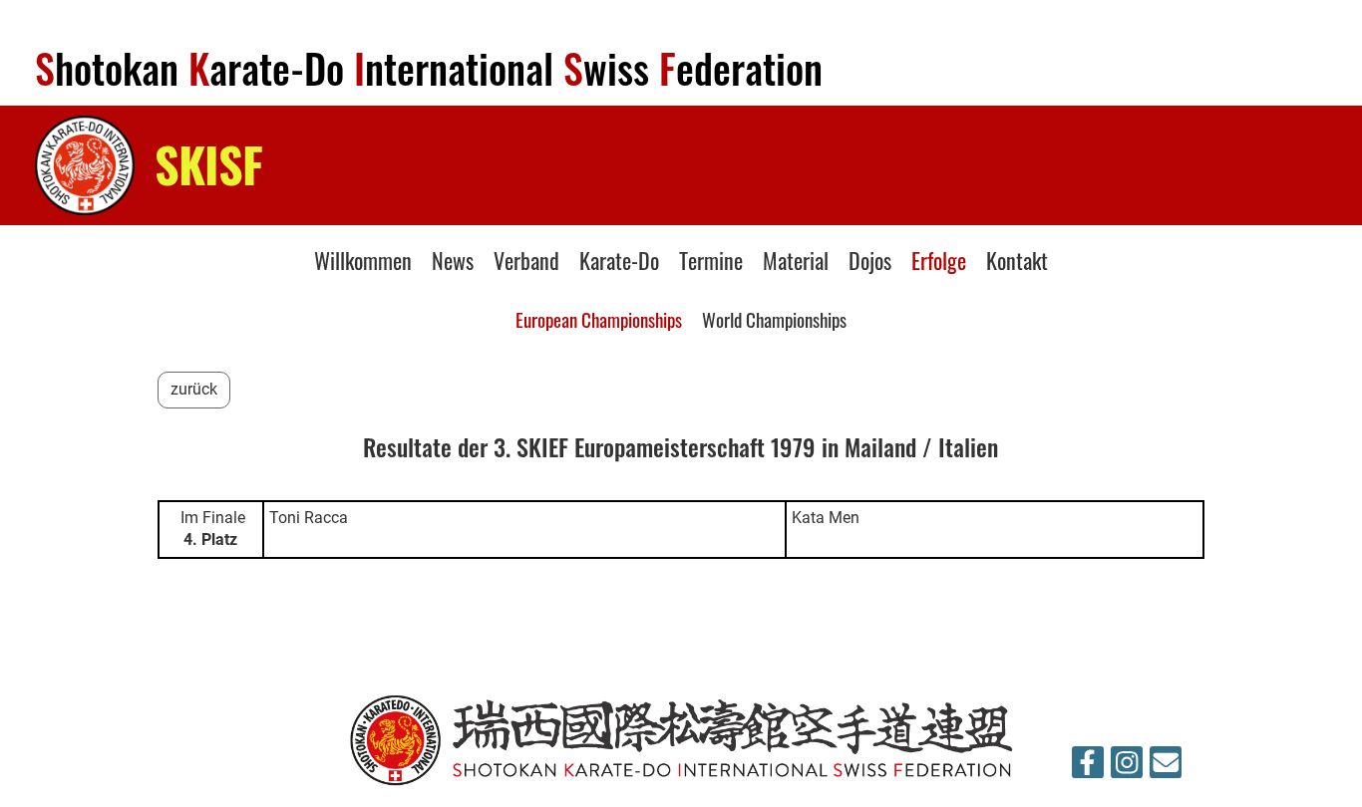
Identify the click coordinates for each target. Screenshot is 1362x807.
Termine (711, 260)
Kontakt (1017, 260)
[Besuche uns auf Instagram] (1127, 767)
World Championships (774, 319)
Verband (526, 260)
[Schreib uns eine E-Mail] (1166, 767)
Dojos (870, 260)
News (453, 260)
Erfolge (938, 260)
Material (796, 260)
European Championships (598, 319)
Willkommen (363, 260)
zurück (193, 389)
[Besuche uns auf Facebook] (1088, 767)
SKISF (209, 164)
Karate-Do (619, 260)
